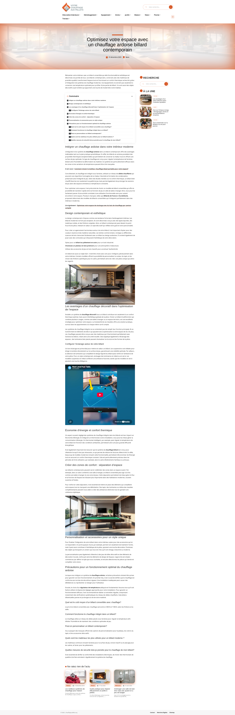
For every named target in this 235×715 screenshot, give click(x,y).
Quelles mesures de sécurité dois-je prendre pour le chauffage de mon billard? (96, 140)
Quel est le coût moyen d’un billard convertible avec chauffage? (91, 127)
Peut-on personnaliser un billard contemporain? (86, 133)
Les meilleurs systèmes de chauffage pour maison (75, 690)
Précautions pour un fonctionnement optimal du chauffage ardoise (90, 123)
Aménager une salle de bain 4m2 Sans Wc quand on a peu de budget (124, 690)
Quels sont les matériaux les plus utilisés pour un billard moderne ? (92, 136)
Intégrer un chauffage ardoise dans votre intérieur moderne (87, 100)
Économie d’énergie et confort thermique (81, 113)
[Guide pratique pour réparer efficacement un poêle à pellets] (100, 676)
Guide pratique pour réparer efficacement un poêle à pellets (100, 690)
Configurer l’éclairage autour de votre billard (85, 110)
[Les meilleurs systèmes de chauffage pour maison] (75, 676)
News (127, 57)
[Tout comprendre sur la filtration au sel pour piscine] (145, 123)
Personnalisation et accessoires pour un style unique (85, 120)
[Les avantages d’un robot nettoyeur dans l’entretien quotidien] (145, 100)
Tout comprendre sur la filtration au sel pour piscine (160, 124)
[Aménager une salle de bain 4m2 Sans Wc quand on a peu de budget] (124, 676)
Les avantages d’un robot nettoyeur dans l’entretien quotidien (159, 100)
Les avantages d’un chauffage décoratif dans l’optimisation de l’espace (91, 107)
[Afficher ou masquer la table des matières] (106, 96)
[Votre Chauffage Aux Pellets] (73, 7)
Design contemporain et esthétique (80, 103)
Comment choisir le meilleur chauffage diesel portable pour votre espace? (101, 169)
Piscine (155, 96)
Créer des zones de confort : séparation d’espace (84, 117)
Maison (118, 685)
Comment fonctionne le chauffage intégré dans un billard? (89, 130)
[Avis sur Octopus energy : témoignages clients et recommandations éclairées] (145, 112)
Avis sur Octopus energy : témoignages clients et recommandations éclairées (161, 112)
